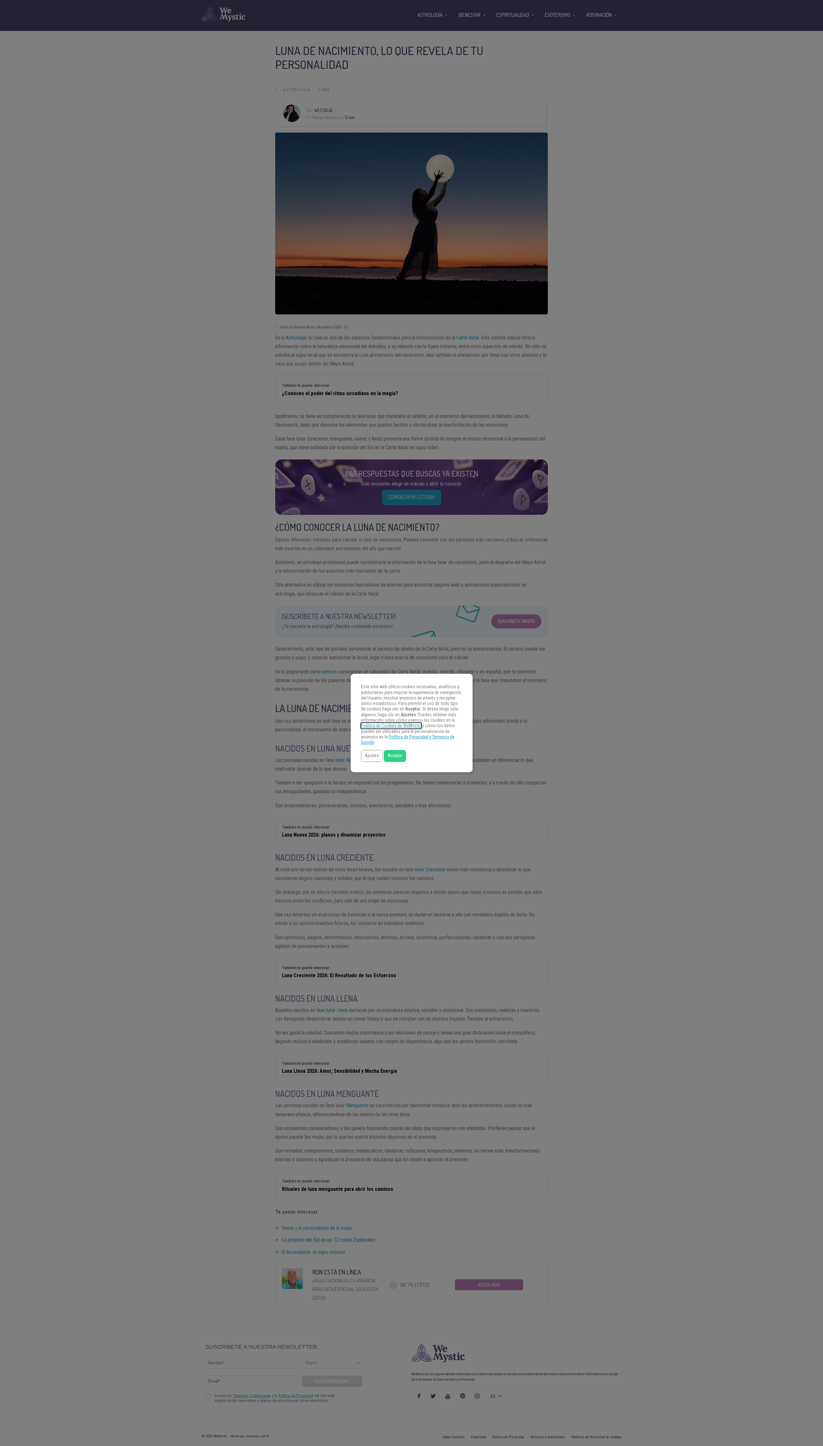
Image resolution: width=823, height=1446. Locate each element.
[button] (372, 756)
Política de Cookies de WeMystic (391, 725)
